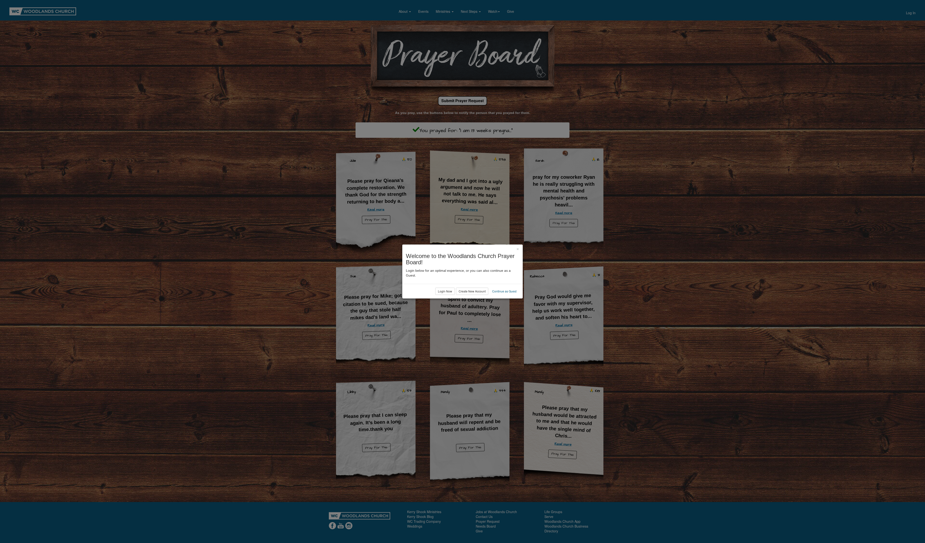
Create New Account (472, 291)
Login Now (445, 291)
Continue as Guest (504, 291)
